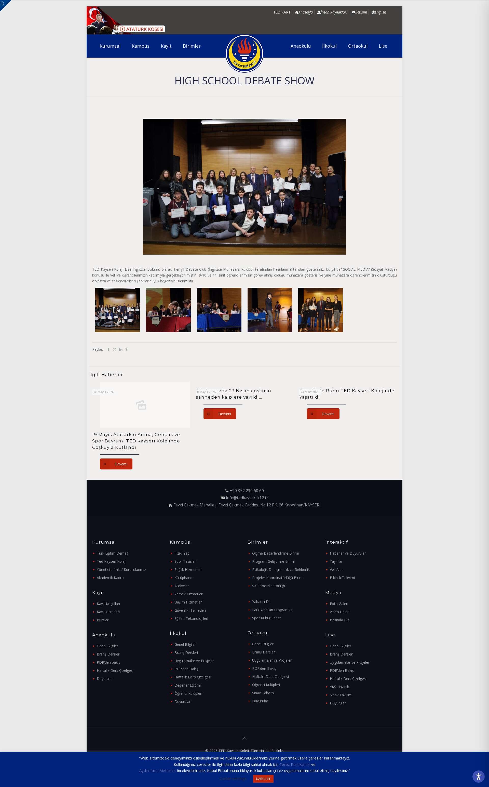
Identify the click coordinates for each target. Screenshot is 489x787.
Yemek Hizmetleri (188, 594)
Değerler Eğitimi (187, 685)
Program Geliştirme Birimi (273, 561)
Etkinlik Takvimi (342, 577)
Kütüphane (183, 577)
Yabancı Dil (261, 601)
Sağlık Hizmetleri (187, 569)
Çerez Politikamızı (294, 764)
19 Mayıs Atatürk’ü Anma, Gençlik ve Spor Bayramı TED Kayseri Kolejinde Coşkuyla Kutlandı (136, 441)
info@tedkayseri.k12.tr (247, 498)
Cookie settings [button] (233, 778)
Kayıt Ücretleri (108, 611)
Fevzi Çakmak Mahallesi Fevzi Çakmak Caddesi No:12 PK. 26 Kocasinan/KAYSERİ (246, 505)
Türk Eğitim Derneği (113, 553)
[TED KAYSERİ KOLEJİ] (244, 53)
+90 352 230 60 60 (247, 490)
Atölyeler (181, 585)
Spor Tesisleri (185, 561)
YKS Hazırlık (339, 686)
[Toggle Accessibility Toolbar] (478, 776)
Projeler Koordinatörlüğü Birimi (277, 577)
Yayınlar (336, 561)
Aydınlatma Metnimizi (157, 770)
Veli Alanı (337, 569)
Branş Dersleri (108, 654)
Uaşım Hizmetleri (188, 602)
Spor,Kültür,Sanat (266, 617)
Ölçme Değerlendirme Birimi (275, 553)
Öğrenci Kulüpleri (188, 693)
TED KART (282, 12)
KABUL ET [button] (263, 778)
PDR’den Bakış (186, 668)
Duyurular (105, 678)
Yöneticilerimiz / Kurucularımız (121, 569)
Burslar (102, 620)
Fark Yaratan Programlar (272, 609)
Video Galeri (339, 611)
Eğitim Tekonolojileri (191, 618)
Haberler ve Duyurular (348, 553)
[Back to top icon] (244, 738)
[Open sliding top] (5, 5)
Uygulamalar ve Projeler (194, 660)
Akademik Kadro (110, 577)
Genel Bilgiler (107, 646)
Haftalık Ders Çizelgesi (115, 670)
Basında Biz (339, 620)
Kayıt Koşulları (108, 603)
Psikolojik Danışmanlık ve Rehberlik (281, 569)
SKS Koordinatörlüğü (269, 585)
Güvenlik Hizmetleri (190, 610)
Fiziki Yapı (182, 553)
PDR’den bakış (108, 662)
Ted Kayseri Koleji (111, 561)
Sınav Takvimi (263, 692)
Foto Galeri (339, 603)
